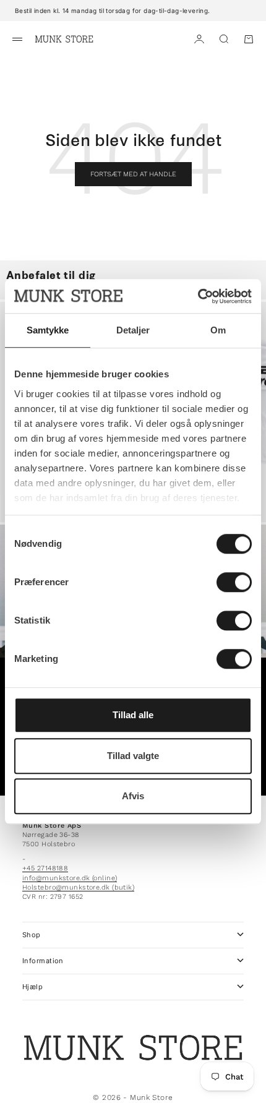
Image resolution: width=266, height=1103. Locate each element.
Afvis (133, 796)
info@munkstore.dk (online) (69, 878)
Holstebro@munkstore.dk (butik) (78, 887)
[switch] (234, 582)
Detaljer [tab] (133, 330)
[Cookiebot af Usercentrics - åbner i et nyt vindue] (198, 296)
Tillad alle (133, 715)
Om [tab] (218, 330)
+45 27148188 (45, 868)
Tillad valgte (133, 755)
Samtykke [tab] (48, 330)
